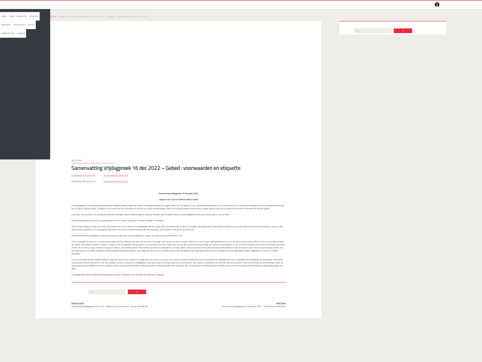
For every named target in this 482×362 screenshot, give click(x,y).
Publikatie (50, 16)
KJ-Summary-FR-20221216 (83, 175)
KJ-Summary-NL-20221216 (116, 175)
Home (39, 16)
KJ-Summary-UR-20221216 (116, 181)
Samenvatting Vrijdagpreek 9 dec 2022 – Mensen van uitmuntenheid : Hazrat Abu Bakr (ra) (109, 306)
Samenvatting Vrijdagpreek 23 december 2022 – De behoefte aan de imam (254, 306)
